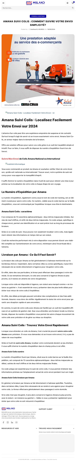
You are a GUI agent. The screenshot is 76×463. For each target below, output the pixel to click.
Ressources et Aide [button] (10, 428)
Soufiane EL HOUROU (37, 29)
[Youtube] (16, 422)
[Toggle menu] (3, 3)
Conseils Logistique (38, 16)
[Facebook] (3, 422)
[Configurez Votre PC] (67, 3)
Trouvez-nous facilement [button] (50, 428)
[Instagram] (8, 422)
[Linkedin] (12, 422)
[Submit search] (73, 8)
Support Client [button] (45, 409)
